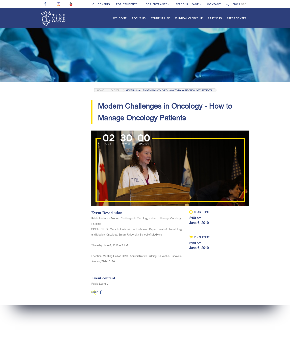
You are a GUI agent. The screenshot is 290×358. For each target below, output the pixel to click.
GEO (244, 4)
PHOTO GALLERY (193, 334)
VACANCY (224, 334)
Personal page (187, 4)
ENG (235, 4)
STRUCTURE (101, 329)
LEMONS (244, 351)
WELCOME (120, 18)
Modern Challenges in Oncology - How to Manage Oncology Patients (169, 90)
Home (100, 90)
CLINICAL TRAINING (141, 334)
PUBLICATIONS (191, 329)
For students (127, 4)
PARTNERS (215, 18)
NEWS (186, 323)
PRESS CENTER (237, 18)
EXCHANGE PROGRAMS (143, 329)
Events (114, 90)
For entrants (156, 4)
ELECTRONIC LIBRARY (231, 329)
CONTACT (214, 4)
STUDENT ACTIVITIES (142, 323)
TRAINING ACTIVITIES (142, 339)
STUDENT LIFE (160, 18)
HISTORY (99, 323)
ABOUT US (139, 18)
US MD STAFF (101, 334)
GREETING (100, 339)
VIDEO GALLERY (192, 339)
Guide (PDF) (101, 4)
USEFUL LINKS (227, 323)
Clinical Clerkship (189, 18)
